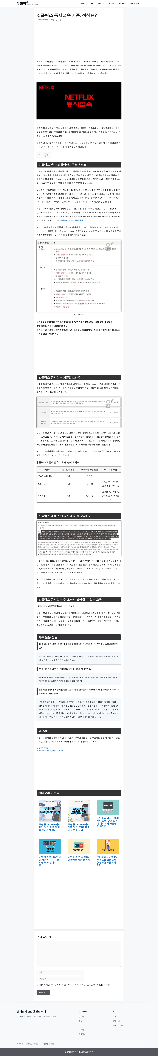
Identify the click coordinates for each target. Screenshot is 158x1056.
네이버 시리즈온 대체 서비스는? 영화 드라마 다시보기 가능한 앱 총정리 (108, 822)
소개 (114, 1017)
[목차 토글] (46, 155)
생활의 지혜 (134, 3)
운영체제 (122, 3)
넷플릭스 (46, 748)
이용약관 (20, 1044)
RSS (52, 1044)
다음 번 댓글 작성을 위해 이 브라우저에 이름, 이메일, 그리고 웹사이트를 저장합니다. (76, 985)
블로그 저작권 (118, 1025)
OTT (99, 3)
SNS (91, 3)
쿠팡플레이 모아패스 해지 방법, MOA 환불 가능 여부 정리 (79, 827)
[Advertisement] (79, 38)
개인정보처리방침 (32, 1044)
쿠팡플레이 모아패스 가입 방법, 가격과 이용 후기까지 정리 (49, 827)
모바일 (111, 3)
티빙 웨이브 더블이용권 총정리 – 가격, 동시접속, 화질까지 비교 (50, 861)
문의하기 (116, 1021)
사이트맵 (45, 1044)
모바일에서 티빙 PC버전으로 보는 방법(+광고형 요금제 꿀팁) (107, 861)
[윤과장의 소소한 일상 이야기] (28, 3)
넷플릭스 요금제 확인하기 (71, 220)
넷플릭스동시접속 (58, 751)
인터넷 (82, 3)
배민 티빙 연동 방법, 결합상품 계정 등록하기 (79, 860)
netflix (41, 751)
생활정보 (82, 1034)
